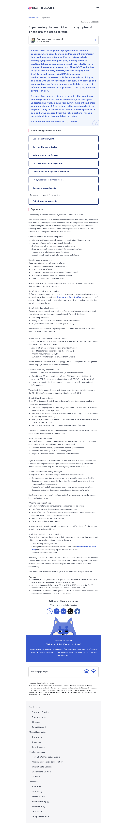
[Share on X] (70, 611)
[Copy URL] (50, 611)
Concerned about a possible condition (51, 171)
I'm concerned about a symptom (48, 163)
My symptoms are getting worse (48, 179)
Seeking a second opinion (45, 188)
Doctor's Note (34, 17)
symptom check (82, 106)
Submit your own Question (45, 201)
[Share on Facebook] (77, 611)
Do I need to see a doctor (45, 147)
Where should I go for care (45, 155)
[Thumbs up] (86, 671)
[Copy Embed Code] (63, 611)
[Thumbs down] (93, 671)
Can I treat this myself (43, 138)
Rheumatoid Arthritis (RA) (69, 297)
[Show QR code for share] (57, 611)
